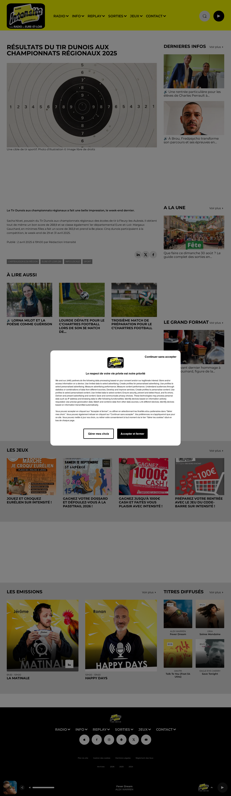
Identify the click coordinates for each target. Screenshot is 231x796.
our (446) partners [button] (71, 380)
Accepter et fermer (132, 434)
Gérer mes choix (98, 434)
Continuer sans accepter (160, 357)
